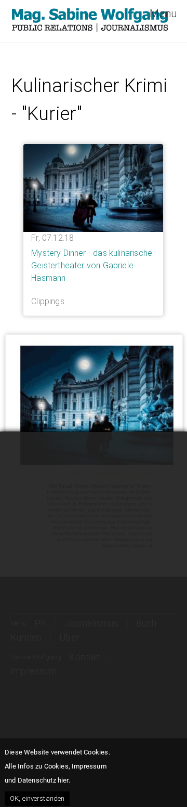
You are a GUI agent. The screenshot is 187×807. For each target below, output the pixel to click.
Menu (163, 13)
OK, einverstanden (37, 798)
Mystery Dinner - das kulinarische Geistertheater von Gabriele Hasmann (91, 265)
